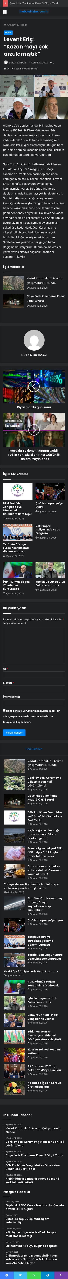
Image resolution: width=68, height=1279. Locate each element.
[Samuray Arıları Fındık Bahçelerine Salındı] (14, 1020)
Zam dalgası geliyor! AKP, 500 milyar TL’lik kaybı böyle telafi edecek (45, 852)
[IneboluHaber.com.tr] (34, 11)
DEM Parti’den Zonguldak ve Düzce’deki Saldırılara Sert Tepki (17, 508)
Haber (23, 24)
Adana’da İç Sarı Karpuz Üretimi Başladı (44, 1085)
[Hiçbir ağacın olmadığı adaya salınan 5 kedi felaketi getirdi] (14, 835)
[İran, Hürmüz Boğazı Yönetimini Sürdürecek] (17, 570)
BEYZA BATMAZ (17, 62)
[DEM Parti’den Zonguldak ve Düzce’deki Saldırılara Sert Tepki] (17, 491)
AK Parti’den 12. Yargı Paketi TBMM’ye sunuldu (44, 1068)
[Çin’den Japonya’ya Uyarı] (50, 491)
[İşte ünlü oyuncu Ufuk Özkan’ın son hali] (50, 570)
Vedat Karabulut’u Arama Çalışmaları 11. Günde (45, 763)
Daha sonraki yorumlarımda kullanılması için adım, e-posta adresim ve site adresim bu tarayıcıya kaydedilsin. (31, 716)
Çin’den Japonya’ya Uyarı (49, 505)
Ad (5, 668)
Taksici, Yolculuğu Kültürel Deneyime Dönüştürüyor (45, 957)
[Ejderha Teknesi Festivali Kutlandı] (14, 1055)
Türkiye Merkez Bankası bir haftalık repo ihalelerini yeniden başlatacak (31, 886)
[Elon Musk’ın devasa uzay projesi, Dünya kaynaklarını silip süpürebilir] (14, 903)
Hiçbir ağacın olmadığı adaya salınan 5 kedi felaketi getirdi (43, 834)
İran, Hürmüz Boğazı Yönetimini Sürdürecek (16, 585)
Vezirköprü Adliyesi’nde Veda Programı (48, 529)
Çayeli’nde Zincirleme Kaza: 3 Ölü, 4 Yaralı (34, 3)
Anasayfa (12, 24)
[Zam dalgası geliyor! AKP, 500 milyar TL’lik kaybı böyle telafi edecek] (14, 853)
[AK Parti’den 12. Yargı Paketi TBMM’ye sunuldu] (14, 1071)
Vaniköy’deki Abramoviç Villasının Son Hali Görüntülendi (44, 781)
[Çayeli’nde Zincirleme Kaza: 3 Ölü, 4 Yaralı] (13, 301)
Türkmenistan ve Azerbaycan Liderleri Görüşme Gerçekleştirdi (44, 1035)
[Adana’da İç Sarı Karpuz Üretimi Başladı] (14, 1088)
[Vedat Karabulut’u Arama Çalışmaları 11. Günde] (13, 283)
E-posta (8, 682)
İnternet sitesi (11, 696)
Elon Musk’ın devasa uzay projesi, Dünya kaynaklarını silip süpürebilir (45, 904)
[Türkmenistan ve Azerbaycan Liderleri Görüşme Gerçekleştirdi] (14, 1037)
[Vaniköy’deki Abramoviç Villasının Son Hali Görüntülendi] (14, 783)
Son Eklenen (34, 749)
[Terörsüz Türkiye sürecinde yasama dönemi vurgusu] (17, 532)
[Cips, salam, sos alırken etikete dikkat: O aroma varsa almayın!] (14, 871)
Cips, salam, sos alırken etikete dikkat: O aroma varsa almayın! (44, 870)
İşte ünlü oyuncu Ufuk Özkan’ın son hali (50, 583)
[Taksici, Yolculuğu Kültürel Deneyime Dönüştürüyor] (14, 960)
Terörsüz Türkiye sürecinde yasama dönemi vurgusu (16, 547)
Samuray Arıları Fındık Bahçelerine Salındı (43, 1017)
